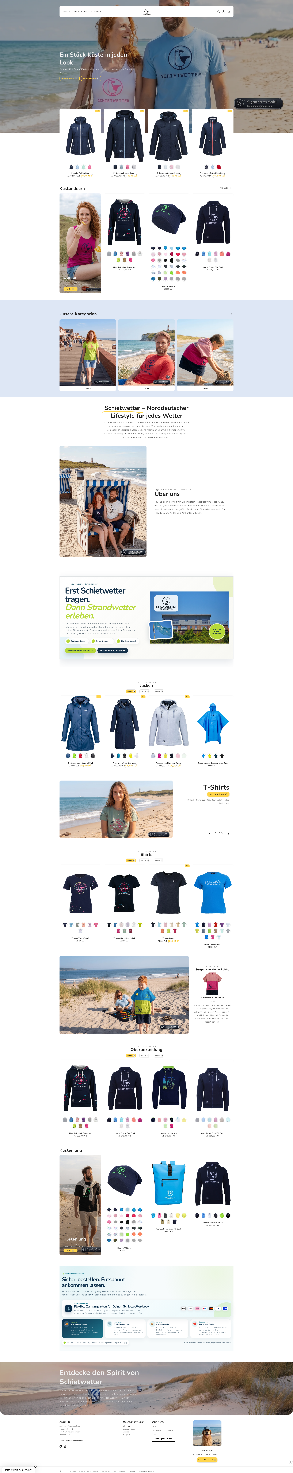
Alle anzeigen (226, 188)
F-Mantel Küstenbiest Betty (212, 173)
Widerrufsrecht (85, 1471)
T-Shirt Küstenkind (212, 944)
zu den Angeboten (205, 1460)
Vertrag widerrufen (163, 1439)
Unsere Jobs (128, 1432)
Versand (122, 1471)
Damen (66, 11)
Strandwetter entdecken (80, 650)
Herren (77, 11)
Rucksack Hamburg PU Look (168, 1229)
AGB (114, 1471)
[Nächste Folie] (231, 314)
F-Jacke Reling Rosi (80, 173)
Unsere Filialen (129, 1429)
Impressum (132, 1471)
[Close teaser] (35, 1466)
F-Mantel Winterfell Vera (124, 763)
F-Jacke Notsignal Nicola (168, 173)
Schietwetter (71, 1471)
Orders (155, 1426)
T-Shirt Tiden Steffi (80, 938)
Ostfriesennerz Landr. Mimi (80, 763)
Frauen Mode (89, 78)
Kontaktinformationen (147, 1471)
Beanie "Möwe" (168, 286)
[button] (218, 11)
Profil (154, 1434)
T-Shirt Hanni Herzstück (124, 938)
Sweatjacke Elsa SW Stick (213, 1133)
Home (96, 11)
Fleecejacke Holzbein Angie (168, 763)
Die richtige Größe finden (162, 1430)
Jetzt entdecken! (218, 794)
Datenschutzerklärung (101, 1471)
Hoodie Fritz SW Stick (213, 1222)
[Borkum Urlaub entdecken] (160, 630)
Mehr (69, 289)
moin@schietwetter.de (74, 1440)
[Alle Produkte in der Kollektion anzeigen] (88, 355)
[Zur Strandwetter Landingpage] (189, 617)
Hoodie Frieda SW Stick (212, 267)
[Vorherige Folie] (227, 314)
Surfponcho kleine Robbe (148, 1023)
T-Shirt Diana (169, 938)
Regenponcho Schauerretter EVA (213, 763)
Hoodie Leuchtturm (168, 1133)
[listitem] (71, 167)
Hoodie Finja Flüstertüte (124, 267)
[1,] (137, 993)
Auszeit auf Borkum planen (113, 650)
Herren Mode (68, 78)
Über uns (127, 1426)
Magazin (126, 1435)
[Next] (226, 834)
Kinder (87, 11)
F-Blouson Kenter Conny (124, 173)
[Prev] (211, 834)
